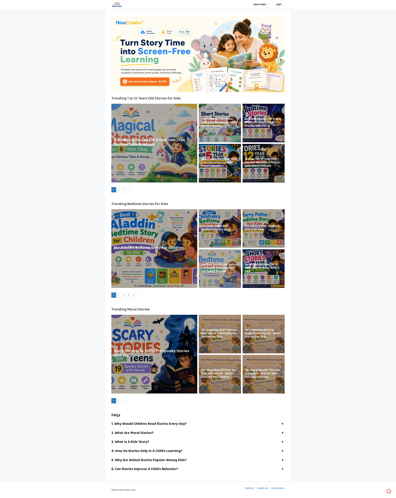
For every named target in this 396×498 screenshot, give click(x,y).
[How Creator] (116, 4)
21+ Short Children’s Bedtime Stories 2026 (215, 227)
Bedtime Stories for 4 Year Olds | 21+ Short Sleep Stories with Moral (263, 122)
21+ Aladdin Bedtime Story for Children (149, 248)
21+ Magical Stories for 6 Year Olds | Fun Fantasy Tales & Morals (149, 142)
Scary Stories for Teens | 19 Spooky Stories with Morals (151, 353)
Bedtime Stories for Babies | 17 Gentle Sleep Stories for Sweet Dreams (219, 268)
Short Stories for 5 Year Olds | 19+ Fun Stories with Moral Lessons (219, 122)
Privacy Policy (278, 488)
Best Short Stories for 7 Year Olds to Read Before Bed (262, 268)
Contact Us (262, 488)
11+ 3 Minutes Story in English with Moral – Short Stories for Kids (263, 333)
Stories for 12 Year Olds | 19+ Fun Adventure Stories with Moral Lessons (262, 162)
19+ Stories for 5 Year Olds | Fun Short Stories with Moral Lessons (219, 162)
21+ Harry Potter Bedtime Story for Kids (262, 227)
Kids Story (260, 4)
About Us (249, 488)
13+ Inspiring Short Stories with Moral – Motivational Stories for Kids (219, 333)
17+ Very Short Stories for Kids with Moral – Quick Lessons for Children (218, 373)
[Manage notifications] (388, 491)
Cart (279, 4)
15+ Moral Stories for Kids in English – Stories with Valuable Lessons (262, 373)
